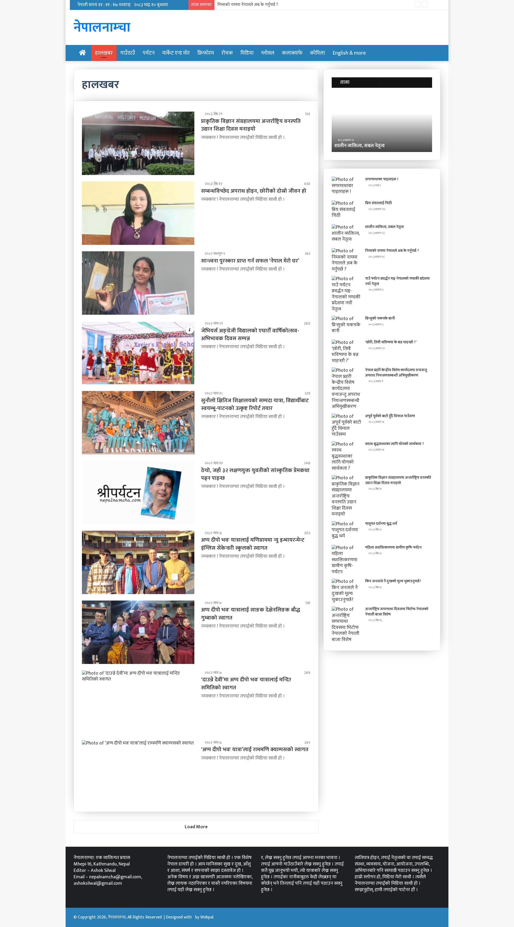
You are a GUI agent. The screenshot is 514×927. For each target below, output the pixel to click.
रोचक (227, 53)
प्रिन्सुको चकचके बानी (380, 318)
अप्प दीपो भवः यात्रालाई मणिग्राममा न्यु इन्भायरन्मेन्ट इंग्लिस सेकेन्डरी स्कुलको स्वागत (252, 543)
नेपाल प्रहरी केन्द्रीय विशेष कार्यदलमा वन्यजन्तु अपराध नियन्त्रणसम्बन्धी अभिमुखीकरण (396, 372)
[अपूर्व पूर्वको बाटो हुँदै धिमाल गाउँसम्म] (346, 425)
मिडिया (247, 53)
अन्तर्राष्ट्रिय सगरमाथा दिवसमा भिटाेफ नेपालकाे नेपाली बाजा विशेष (396, 611)
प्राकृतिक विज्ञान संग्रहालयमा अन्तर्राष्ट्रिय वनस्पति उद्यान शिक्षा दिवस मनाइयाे (251, 125)
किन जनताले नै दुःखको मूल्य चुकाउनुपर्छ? (393, 581)
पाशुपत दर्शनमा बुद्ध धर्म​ (381, 524)
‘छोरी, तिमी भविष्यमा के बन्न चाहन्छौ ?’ (391, 342)
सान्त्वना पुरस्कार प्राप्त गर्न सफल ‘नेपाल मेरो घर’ (250, 260)
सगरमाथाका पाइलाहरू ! (381, 179)
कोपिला (317, 53)
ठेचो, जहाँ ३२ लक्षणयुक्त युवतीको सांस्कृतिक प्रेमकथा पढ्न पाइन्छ (255, 474)
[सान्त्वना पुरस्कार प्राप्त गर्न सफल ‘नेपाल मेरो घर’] (138, 283)
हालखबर (104, 53)
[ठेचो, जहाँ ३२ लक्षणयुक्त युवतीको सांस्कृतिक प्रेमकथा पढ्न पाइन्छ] (138, 492)
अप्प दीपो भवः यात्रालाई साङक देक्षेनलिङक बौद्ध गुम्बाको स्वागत (250, 613)
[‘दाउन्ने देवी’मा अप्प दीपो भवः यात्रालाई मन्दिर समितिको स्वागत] (138, 702)
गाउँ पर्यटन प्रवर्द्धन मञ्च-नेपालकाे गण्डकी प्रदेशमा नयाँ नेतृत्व (397, 281)
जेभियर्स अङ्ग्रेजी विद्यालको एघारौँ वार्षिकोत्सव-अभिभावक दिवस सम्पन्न (250, 334)
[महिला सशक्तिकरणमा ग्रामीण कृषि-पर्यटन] (346, 560)
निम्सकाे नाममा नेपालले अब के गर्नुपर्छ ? (247, 4)
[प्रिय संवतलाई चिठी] (346, 210)
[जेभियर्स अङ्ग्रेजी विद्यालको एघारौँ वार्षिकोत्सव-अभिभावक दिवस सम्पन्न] (138, 353)
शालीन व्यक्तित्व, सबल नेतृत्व (384, 227)
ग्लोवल (267, 53)
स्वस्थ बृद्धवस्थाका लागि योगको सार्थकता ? (394, 444)
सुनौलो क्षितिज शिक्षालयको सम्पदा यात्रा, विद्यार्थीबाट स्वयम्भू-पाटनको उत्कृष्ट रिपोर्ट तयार (255, 404)
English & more (349, 53)
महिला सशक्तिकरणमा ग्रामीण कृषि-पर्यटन (393, 547)
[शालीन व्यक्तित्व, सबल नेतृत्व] (346, 234)
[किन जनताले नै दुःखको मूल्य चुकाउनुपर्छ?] (346, 591)
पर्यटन (149, 53)
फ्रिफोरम (205, 53)
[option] (382, 122)
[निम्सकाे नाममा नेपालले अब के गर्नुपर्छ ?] (346, 260)
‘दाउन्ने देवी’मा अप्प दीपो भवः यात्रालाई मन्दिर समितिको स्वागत (246, 683)
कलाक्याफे (292, 53)
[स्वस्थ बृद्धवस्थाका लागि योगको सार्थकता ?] (346, 456)
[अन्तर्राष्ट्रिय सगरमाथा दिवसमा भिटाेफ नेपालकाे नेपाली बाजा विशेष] (346, 624)
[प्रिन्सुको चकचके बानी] (346, 326)
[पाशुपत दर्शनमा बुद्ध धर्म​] (346, 531)
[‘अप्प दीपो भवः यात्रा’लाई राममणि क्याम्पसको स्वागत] (138, 772)
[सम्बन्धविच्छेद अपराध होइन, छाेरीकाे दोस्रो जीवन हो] (138, 213)
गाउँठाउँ (127, 53)
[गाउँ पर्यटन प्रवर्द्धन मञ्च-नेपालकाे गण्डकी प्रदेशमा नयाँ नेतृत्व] (346, 294)
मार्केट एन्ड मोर (176, 53)
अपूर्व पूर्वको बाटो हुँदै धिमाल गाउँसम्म (390, 416)
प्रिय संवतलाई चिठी (378, 203)
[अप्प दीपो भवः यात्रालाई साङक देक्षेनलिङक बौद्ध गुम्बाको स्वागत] (138, 632)
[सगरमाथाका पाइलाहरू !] (346, 187)
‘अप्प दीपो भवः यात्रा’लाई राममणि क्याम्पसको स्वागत (254, 749)
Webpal (206, 917)
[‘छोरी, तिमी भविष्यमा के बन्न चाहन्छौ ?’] (346, 352)
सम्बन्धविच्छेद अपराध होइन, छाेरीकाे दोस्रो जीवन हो (253, 191)
